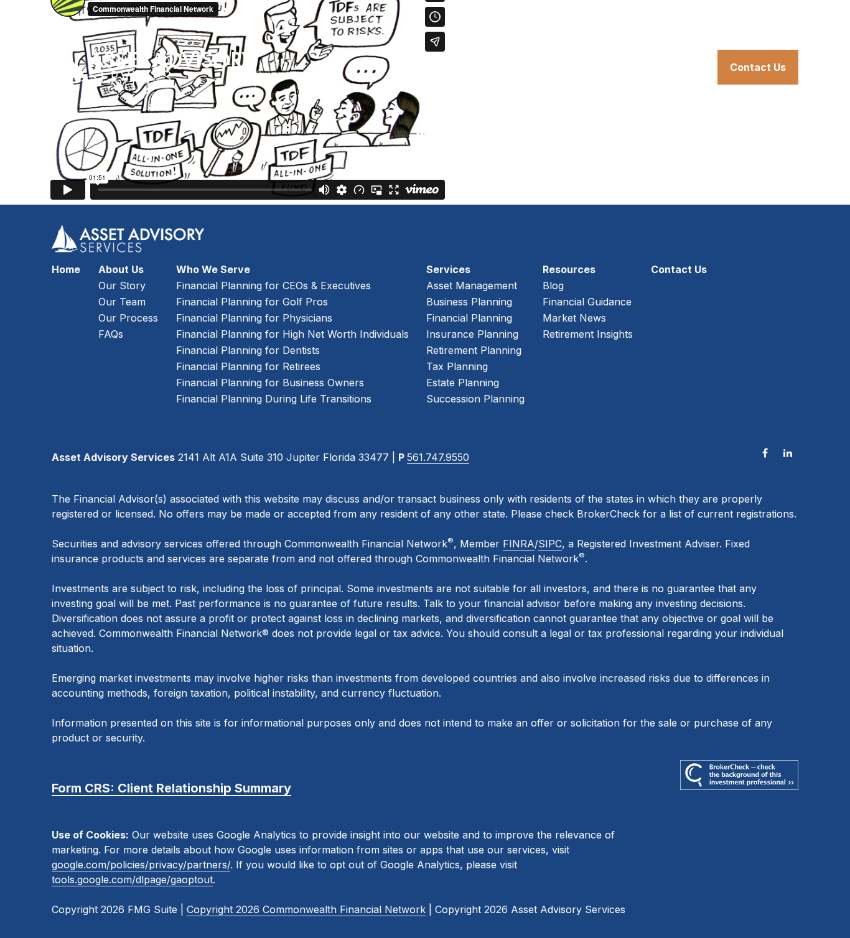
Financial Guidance (587, 301)
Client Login (662, 18)
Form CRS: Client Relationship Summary (171, 788)
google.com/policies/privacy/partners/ (141, 864)
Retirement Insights (588, 334)
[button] (404, 67)
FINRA (519, 543)
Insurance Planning (472, 334)
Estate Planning (462, 382)
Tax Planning (457, 366)
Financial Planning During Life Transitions (273, 398)
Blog (553, 285)
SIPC (550, 543)
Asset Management (471, 285)
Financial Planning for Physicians (254, 318)
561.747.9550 (438, 457)
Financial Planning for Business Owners (270, 382)
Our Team (122, 301)
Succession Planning (475, 398)
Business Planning (469, 301)
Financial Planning (469, 318)
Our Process (128, 318)
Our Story (122, 285)
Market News (574, 318)
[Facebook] (765, 452)
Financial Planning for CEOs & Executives (273, 285)
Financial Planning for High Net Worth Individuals (292, 334)
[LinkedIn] (787, 452)
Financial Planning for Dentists (248, 350)
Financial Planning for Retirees (248, 366)
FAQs (110, 334)
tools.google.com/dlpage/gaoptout (132, 879)
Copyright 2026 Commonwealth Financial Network (306, 909)
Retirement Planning (473, 350)
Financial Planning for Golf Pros (252, 301)
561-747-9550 (763, 18)
